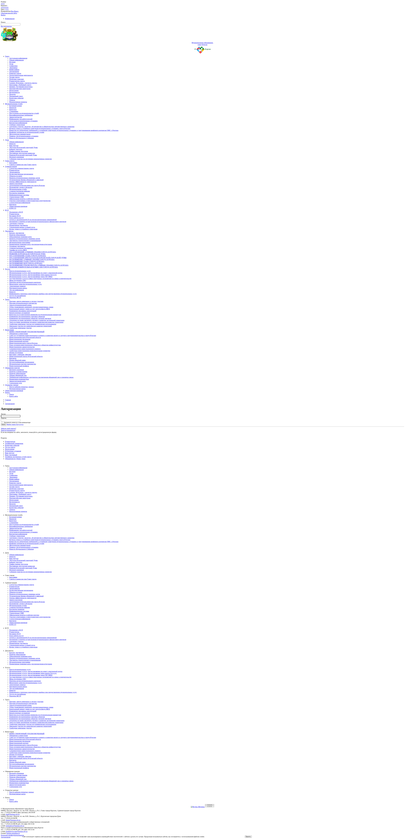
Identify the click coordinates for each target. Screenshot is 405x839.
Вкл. (12, 11)
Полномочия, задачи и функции (20, 187)
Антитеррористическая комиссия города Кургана (27, 185)
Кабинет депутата (15, 149)
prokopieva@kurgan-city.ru (15, 826)
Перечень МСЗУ (15, 297)
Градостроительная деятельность (21, 75)
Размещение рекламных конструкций (22, 311)
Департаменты (14, 172)
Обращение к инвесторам (18, 334)
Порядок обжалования (17, 235)
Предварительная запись (18, 288)
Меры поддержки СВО (17, 280)
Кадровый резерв (15, 106)
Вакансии (12, 107)
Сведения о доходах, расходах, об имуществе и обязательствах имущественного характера (41, 126)
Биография (13, 163)
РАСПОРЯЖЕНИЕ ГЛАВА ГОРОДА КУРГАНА (26, 261)
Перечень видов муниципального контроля (25, 282)
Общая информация (16, 60)
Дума (7, 140)
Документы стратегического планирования (24, 240)
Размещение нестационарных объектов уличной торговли (30, 318)
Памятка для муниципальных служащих (23, 136)
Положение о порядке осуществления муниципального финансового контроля (37, 221)
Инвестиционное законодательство (22, 347)
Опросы (12, 100)
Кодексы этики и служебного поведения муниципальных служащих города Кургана (39, 128)
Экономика (13, 68)
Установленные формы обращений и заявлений (26, 180)
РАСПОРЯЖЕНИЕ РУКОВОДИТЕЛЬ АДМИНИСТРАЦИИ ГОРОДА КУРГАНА (38, 265)
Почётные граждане (16, 79)
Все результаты (6, 26)
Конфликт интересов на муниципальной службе (26, 132)
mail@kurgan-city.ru (13, 814)
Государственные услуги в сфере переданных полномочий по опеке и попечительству (40, 278)
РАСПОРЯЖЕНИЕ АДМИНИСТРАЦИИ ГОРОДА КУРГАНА (32, 259)
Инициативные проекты (18, 102)
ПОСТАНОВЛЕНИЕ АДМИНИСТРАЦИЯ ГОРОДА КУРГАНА (32, 252)
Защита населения (15, 183)
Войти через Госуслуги (15, 424)
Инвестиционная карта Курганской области (25, 337)
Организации (14, 71)
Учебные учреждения (17, 125)
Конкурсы (13, 109)
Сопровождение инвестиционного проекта (24, 349)
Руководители (14, 170)
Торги (7, 299)
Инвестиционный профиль (19, 366)
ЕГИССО (12, 208)
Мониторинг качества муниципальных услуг (25, 284)
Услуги (7, 269)
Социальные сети (15, 383)
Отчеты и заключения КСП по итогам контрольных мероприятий (33, 220)
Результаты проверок (16, 193)
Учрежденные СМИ (16, 197)
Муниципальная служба (13, 104)
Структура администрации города (21, 168)
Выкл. (16, 11)
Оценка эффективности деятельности (22, 182)
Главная (8, 400)
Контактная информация (18, 123)
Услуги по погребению (17, 296)
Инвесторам (9, 330)
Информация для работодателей (20, 119)
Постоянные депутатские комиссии (22, 153)
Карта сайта (13, 396)
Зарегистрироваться (8, 430)
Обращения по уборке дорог (15, 459)
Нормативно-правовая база (19, 379)
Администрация (11, 166)
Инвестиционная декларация (19, 339)
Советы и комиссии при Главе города (22, 164)
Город (7, 56)
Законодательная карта (17, 381)
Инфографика (14, 69)
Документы (9, 231)
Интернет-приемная (16, 157)
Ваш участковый (11, 455)
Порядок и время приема (18, 371)
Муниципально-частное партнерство (22, 364)
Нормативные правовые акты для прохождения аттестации (30, 244)
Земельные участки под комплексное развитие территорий (30, 326)
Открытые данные (11, 385)
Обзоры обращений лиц (18, 375)
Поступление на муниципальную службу (24, 113)
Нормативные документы (18, 225)
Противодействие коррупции (19, 88)
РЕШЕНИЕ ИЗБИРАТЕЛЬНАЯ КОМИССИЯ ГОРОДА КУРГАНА (33, 267)
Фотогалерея (13, 90)
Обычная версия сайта (9, 13)
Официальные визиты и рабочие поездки (24, 199)
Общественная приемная (18, 206)
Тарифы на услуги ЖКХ (18, 250)
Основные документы (17, 246)
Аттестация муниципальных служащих (23, 121)
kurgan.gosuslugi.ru (13, 833)
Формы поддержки (16, 352)
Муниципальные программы (19, 242)
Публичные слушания (13, 451)
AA (2, 7)
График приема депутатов (18, 151)
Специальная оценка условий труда (22, 227)
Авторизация (10, 404)
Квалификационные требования (21, 115)
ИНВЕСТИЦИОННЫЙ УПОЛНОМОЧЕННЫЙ (26, 332)
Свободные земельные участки (20, 328)
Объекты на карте (15, 176)
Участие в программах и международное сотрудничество (30, 201)
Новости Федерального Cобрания (21, 138)
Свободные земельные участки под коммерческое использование (32, 324)
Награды (12, 94)
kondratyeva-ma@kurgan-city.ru (16, 831)
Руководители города (17, 81)
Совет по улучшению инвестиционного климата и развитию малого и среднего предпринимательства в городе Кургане (52, 335)
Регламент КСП (15, 216)
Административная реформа (19, 191)
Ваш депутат (13, 145)
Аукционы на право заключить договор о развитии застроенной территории (36, 320)
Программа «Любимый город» (20, 85)
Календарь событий (16, 98)
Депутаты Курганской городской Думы (23, 147)
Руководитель (14, 214)
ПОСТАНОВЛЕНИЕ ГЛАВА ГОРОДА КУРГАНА (27, 256)
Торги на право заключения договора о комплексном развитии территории (36, 322)
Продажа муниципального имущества (23, 303)
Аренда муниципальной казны (20, 305)
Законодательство (15, 117)
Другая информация (16, 290)
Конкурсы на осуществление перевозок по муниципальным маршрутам (35, 315)
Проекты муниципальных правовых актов (24, 178)
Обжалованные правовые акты (20, 237)
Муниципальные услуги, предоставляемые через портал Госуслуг (33, 275)
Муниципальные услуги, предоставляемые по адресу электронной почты (35, 273)
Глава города (9, 161)
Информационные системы (19, 195)
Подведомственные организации (21, 174)
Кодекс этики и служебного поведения (23, 229)
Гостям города (14, 77)
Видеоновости (14, 92)
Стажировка (13, 111)
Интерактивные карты (17, 389)
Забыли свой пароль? (8, 428)
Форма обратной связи (17, 360)
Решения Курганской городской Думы (23, 155)
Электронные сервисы (17, 286)
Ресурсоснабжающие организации (21, 362)
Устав (11, 64)
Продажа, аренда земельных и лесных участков (26, 301)
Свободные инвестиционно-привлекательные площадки (29, 351)
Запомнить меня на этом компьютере (16, 422)
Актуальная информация (18, 58)
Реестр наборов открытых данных (21, 387)
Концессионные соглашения (19, 313)
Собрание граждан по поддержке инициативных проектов (30, 159)
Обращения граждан (12, 368)
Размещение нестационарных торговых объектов (27, 316)
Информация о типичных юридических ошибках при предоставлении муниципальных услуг (43, 294)
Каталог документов (16, 233)
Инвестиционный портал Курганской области (26, 356)
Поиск (7, 392)
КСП (7, 210)
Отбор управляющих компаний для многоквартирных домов (31, 307)
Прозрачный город (16, 96)
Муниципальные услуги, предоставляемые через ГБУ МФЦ (30, 277)
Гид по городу (10, 447)
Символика (13, 66)
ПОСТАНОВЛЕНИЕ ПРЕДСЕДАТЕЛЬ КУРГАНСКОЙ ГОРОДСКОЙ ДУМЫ (37, 258)
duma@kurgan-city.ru (13, 820)
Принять (248, 836)
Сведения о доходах (16, 223)
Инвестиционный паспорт (18, 341)
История (12, 62)
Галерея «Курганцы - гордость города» (23, 83)
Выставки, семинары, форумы (20, 354)
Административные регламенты (21, 248)
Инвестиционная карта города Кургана (23, 343)
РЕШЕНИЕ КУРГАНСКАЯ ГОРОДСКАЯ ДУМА (27, 254)
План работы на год (16, 218)
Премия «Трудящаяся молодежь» (21, 87)
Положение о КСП (16, 212)
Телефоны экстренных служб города (18, 457)
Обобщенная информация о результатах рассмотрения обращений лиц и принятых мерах (41, 377)
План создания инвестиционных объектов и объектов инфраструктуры (35, 345)
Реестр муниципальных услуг (20, 271)
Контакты (12, 204)
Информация (9, 19)
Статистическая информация (19, 202)
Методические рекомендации (19, 134)
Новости (12, 144)
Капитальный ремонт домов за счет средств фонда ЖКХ (29, 309)
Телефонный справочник (14, 443)
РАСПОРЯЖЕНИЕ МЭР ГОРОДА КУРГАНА (25, 263)
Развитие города (15, 73)
